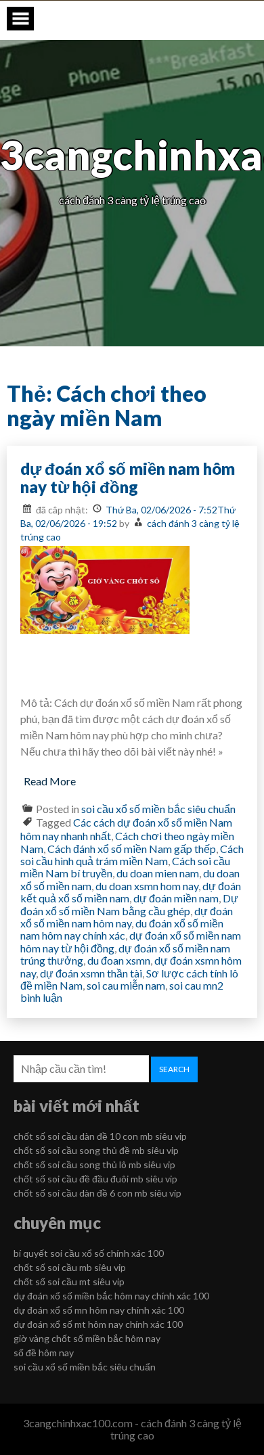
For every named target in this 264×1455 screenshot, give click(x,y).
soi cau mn (193, 985)
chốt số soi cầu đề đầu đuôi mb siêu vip (95, 1178)
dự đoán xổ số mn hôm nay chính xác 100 (99, 1310)
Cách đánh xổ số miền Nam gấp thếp (131, 848)
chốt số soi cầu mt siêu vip (69, 1281)
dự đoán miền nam (176, 898)
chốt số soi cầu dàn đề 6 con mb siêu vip (97, 1193)
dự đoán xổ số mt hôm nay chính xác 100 (98, 1324)
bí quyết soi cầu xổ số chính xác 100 (89, 1253)
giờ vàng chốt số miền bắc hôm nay (87, 1338)
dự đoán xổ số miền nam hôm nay (126, 916)
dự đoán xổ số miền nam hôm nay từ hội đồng (127, 478)
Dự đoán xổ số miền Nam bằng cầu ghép (129, 904)
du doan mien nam (157, 873)
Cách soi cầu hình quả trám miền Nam (132, 854)
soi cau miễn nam (126, 985)
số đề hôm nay (44, 1352)
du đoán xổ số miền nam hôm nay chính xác (121, 929)
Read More (50, 781)
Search (174, 1069)
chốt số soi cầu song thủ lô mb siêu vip (94, 1164)
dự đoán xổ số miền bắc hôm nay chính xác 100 (111, 1295)
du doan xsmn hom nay (146, 885)
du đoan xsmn (118, 960)
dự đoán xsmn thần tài (91, 973)
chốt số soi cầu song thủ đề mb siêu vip (96, 1150)
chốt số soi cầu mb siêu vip (70, 1267)
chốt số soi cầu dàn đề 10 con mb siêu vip (100, 1136)
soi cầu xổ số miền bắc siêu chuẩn (158, 808)
